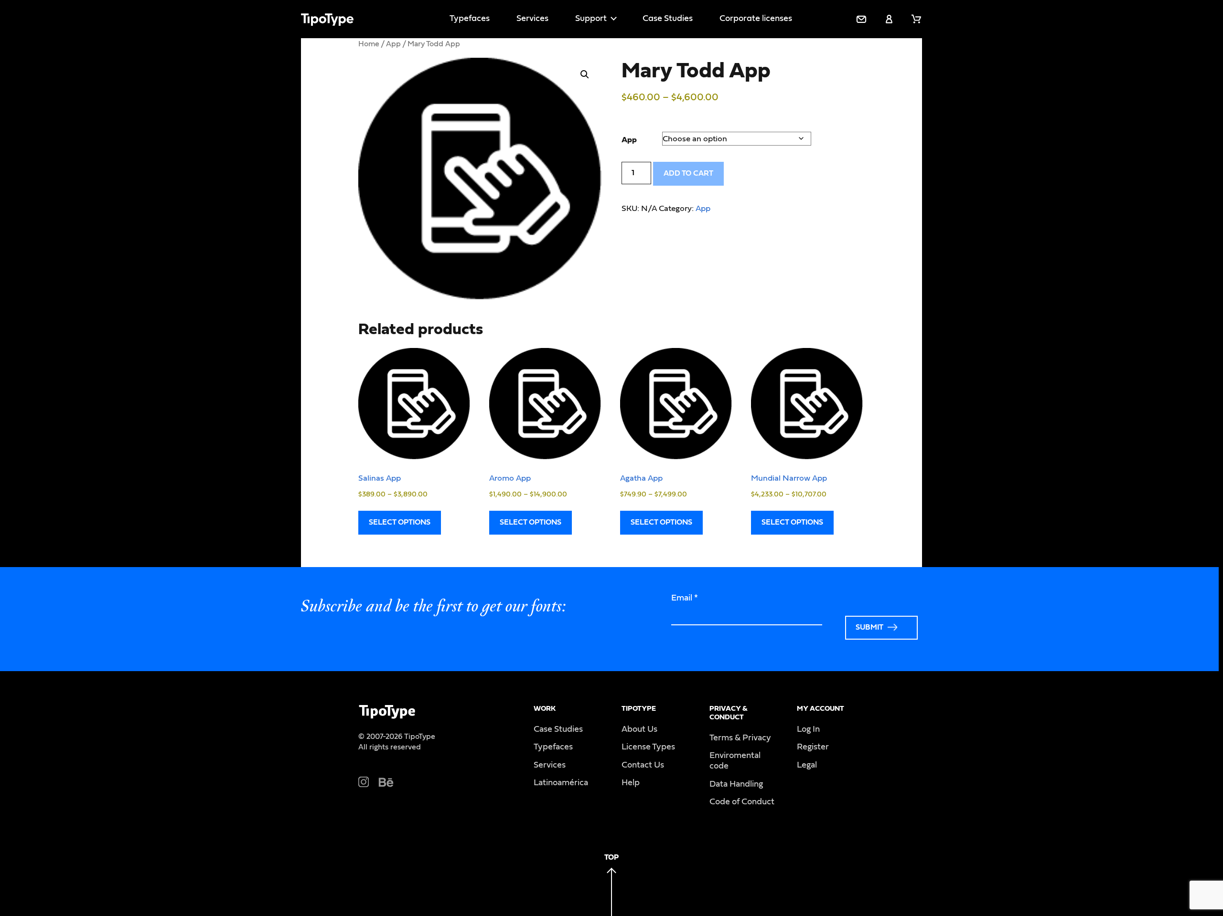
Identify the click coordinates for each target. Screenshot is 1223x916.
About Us (639, 729)
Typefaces (470, 18)
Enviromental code (735, 760)
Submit (869, 627)
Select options (399, 522)
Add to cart (688, 173)
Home (368, 44)
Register (813, 747)
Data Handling (736, 784)
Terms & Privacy (740, 738)
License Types (648, 747)
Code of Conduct (741, 802)
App (393, 44)
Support (591, 18)
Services (532, 18)
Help (631, 783)
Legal (807, 765)
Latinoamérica (561, 783)
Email (684, 598)
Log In (808, 729)
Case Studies (668, 18)
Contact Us (643, 765)
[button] (584, 74)
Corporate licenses (755, 18)
